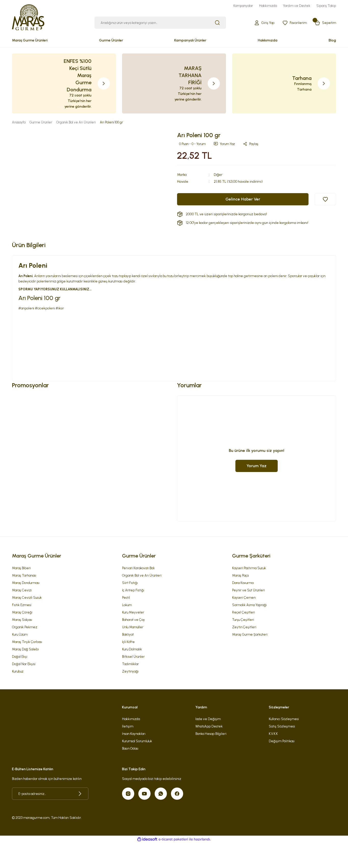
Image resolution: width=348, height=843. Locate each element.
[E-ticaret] (173, 839)
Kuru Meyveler (133, 612)
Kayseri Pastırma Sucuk (249, 568)
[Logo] (28, 16)
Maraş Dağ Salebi (25, 649)
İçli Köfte (128, 642)
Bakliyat (128, 634)
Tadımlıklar (130, 664)
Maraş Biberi (21, 568)
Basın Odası (130, 748)
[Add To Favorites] (325, 199)
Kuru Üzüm (20, 634)
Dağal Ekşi (19, 657)
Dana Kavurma (242, 583)
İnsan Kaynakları (133, 734)
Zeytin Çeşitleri (244, 627)
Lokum (127, 605)
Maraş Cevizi (22, 590)
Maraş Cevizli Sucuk (27, 597)
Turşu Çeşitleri (243, 620)
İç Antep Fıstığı (133, 590)
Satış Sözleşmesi (282, 726)
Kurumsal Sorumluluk (137, 741)
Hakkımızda (131, 719)
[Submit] (80, 794)
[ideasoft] (147, 839)
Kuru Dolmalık (132, 649)
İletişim (127, 726)
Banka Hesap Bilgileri (210, 734)
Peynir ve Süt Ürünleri (248, 590)
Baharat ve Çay (133, 620)
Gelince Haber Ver (242, 199)
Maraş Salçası (22, 620)
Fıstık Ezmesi (21, 605)
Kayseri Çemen (244, 597)
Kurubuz (17, 671)
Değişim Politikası (282, 741)
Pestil (126, 597)
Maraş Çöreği (22, 612)
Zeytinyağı (130, 671)
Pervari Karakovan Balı (138, 568)
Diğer (218, 175)
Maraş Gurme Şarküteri (249, 634)
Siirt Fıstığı (130, 583)
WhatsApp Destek (209, 726)
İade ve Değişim (208, 719)
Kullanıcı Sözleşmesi (284, 719)
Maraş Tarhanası (24, 575)
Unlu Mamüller (132, 627)
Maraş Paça (240, 575)
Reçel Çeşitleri (243, 612)
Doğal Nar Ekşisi (23, 664)
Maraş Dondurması (25, 583)
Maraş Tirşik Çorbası (27, 642)
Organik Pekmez (24, 627)
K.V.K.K (273, 734)
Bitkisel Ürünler (133, 657)
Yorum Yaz (256, 465)
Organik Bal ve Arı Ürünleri (142, 575)
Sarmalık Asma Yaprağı (249, 605)
